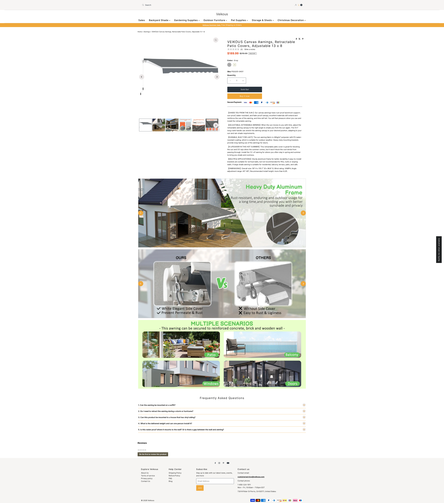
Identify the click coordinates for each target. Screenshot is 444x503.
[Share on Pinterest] (302, 39)
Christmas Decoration (291, 20)
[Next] (216, 76)
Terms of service (148, 476)
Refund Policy (174, 476)
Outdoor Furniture (215, 20)
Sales (141, 20)
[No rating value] (233, 49)
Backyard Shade (159, 20)
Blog (170, 481)
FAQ (170, 478)
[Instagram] (219, 462)
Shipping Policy (175, 473)
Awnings (147, 32)
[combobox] (181, 5)
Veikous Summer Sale (211, 25)
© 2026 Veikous (147, 500)
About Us (145, 473)
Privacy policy (146, 478)
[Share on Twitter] (300, 39)
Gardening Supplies (186, 20)
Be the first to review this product (153, 454)
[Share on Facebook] (296, 39)
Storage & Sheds (262, 20)
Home (140, 32)
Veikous (222, 14)
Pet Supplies (239, 20)
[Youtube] (228, 462)
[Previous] (141, 76)
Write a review (249, 49)
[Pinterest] (223, 462)
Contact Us (145, 481)
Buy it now (245, 96)
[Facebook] (215, 462)
